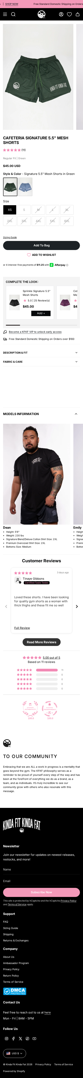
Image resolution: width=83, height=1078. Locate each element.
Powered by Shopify (14, 1071)
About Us (8, 956)
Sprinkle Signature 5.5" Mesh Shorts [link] (36, 293)
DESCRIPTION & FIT (15, 352)
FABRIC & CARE (13, 361)
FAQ (5, 921)
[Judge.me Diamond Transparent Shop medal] (49, 708)
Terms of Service (17, 904)
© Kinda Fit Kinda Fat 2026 (17, 1064)
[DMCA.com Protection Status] (14, 994)
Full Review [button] (22, 628)
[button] (12, 150)
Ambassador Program (16, 963)
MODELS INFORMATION (21, 414)
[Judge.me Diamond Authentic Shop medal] (30, 708)
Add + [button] (41, 313)
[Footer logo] (27, 825)
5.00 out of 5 (51, 657)
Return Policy (11, 975)
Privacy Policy (68, 900)
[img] (23, 573)
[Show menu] (5, 14)
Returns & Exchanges (16, 940)
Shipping (8, 934)
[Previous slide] (6, 606)
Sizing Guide (10, 928)
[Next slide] (77, 606)
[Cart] (78, 14)
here (47, 1012)
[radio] (10, 187)
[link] (14, 302)
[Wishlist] (69, 14)
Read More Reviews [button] (41, 642)
